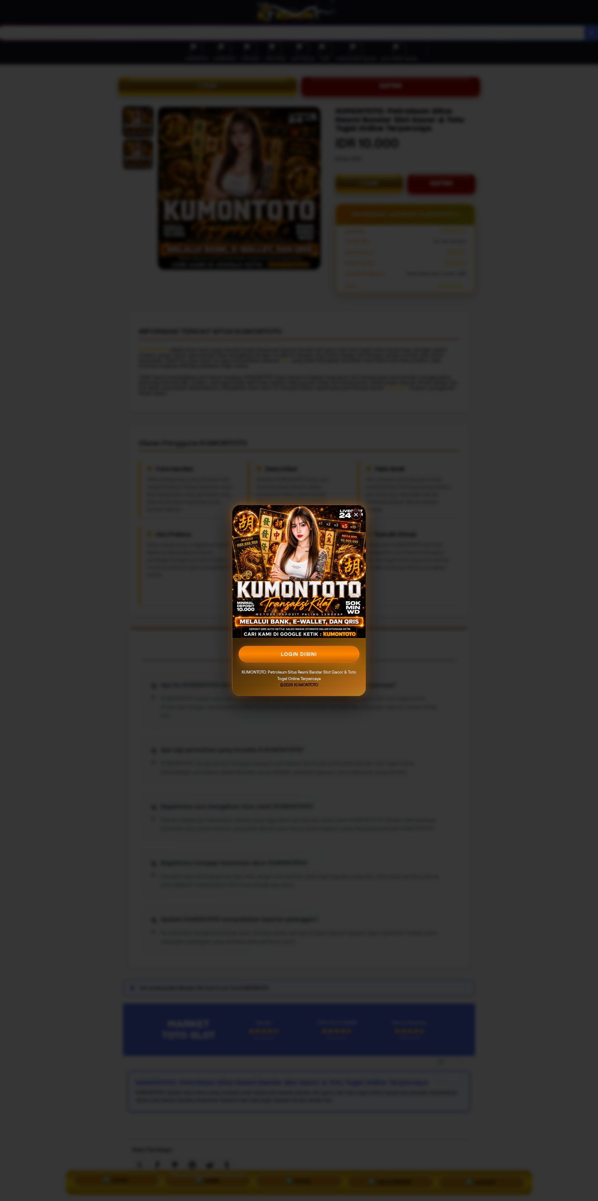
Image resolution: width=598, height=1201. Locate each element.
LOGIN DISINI (299, 654)
